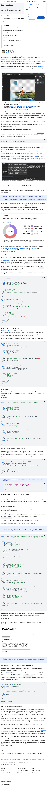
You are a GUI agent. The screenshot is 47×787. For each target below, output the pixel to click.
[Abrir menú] (2, 1)
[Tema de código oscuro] (43, 140)
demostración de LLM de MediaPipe (17, 623)
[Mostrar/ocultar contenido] (10, 25)
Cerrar (32, 17)
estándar (20, 330)
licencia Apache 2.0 (19, 760)
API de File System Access (9, 509)
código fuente (10, 658)
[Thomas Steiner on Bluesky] (11, 52)
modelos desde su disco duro (27, 113)
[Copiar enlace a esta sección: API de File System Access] (16, 506)
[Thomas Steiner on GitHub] (7, 52)
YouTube (33, 772)
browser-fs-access (33, 528)
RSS (32, 776)
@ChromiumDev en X (36, 770)
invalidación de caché (26, 147)
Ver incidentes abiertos (5, 772)
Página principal (4, 15)
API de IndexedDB (34, 248)
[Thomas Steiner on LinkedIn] (8, 52)
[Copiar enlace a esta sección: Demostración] (11, 619)
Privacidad (9, 781)
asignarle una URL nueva (22, 149)
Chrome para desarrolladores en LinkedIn (38, 774)
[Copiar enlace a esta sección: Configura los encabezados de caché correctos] (32, 129)
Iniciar (40, 17)
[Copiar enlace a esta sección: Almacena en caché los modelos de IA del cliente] (33, 185)
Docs (2, 5)
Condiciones (3, 781)
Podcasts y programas (21, 775)
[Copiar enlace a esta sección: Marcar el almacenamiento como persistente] (26, 448)
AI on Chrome (9, 5)
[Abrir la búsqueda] (27, 1)
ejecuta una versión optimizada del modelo (22, 106)
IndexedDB (3, 391)
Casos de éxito (19, 772)
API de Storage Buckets (15, 479)
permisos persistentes (6, 514)
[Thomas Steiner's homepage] (13, 52)
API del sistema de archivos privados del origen (18, 248)
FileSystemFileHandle (41, 509)
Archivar (18, 774)
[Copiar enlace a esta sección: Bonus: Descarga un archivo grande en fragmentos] (34, 665)
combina (36, 156)
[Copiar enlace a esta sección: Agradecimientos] (13, 750)
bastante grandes (33, 56)
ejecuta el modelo (18, 109)
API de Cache (33, 196)
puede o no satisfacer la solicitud (8, 456)
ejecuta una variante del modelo (20, 102)
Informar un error (4, 770)
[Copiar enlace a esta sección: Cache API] (8, 255)
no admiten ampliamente (14, 156)
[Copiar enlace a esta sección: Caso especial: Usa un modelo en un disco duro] (32, 495)
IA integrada (20, 15)
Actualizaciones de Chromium (22, 770)
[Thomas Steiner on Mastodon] (10, 52)
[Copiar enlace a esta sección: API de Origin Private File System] (20, 328)
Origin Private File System (7, 330)
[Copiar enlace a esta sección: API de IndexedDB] (12, 389)
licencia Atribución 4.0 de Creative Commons (36, 759)
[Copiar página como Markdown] (3, 21)
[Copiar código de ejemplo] (45, 140)
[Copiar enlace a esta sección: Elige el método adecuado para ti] (23, 706)
